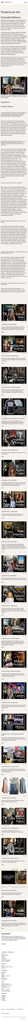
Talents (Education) (5, 983)
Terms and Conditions (6, 991)
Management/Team (5, 976)
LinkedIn (3, 999)
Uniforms (3, 957)
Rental (2, 965)
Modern (3, 956)
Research (3, 968)
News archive (4, 979)
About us (3, 973)
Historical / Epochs (5, 961)
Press (2, 974)
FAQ (2, 988)
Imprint (2, 1009)
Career (2, 977)
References (3, 972)
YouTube (3, 997)
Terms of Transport (5, 989)
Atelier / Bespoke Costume (7, 966)
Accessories (4, 958)
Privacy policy (20, 1009)
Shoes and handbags (5, 960)
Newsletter (3, 1000)
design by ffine (23, 1018)
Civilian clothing (4, 955)
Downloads (3, 986)
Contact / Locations (5, 987)
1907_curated (4, 978)
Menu (25, 2)
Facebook (3, 996)
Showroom (3, 954)
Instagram (3, 995)
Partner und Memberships (6, 985)
